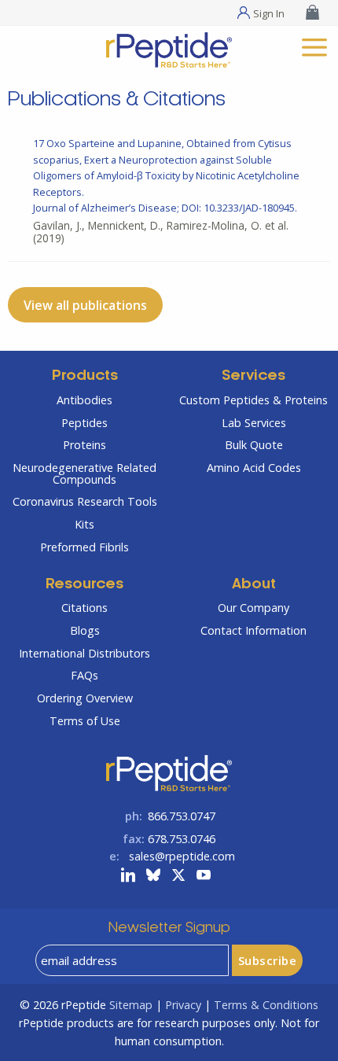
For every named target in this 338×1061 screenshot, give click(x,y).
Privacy (183, 1004)
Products (85, 376)
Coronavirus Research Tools (85, 501)
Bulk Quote (254, 444)
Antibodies (84, 399)
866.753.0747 (181, 816)
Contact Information (253, 630)
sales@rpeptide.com (182, 856)
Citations (84, 607)
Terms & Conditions (266, 1004)
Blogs (85, 630)
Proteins (84, 444)
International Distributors (84, 653)
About (254, 584)
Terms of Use (85, 720)
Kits (84, 524)
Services (253, 376)
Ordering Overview (85, 698)
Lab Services (254, 422)
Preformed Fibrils (84, 547)
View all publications (85, 305)
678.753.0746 (181, 838)
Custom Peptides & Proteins (253, 399)
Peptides (84, 422)
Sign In (269, 12)
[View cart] (314, 12)
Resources (84, 584)
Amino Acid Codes (254, 467)
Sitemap (130, 1004)
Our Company (253, 607)
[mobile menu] (314, 45)
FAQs (84, 675)
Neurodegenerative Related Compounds (84, 473)
